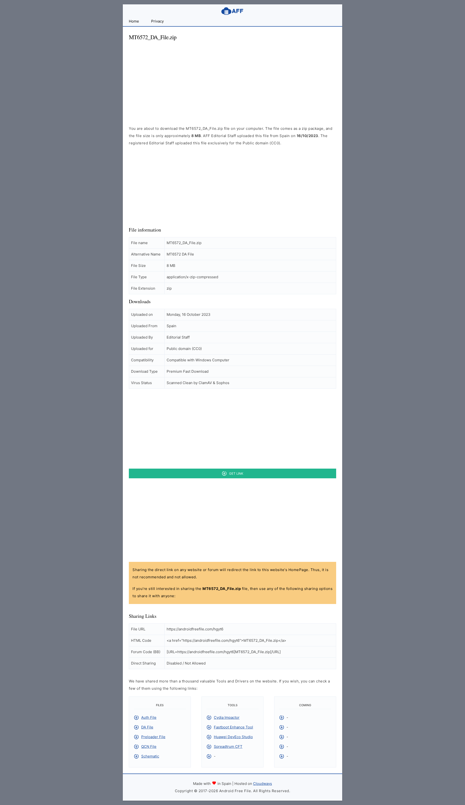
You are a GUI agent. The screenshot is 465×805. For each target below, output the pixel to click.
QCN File (148, 746)
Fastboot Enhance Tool (233, 727)
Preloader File (153, 737)
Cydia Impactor (227, 717)
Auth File (148, 717)
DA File (147, 727)
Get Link (236, 473)
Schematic (150, 756)
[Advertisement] (232, 79)
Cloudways (262, 783)
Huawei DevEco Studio (233, 737)
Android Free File (232, 11)
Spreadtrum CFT (228, 746)
